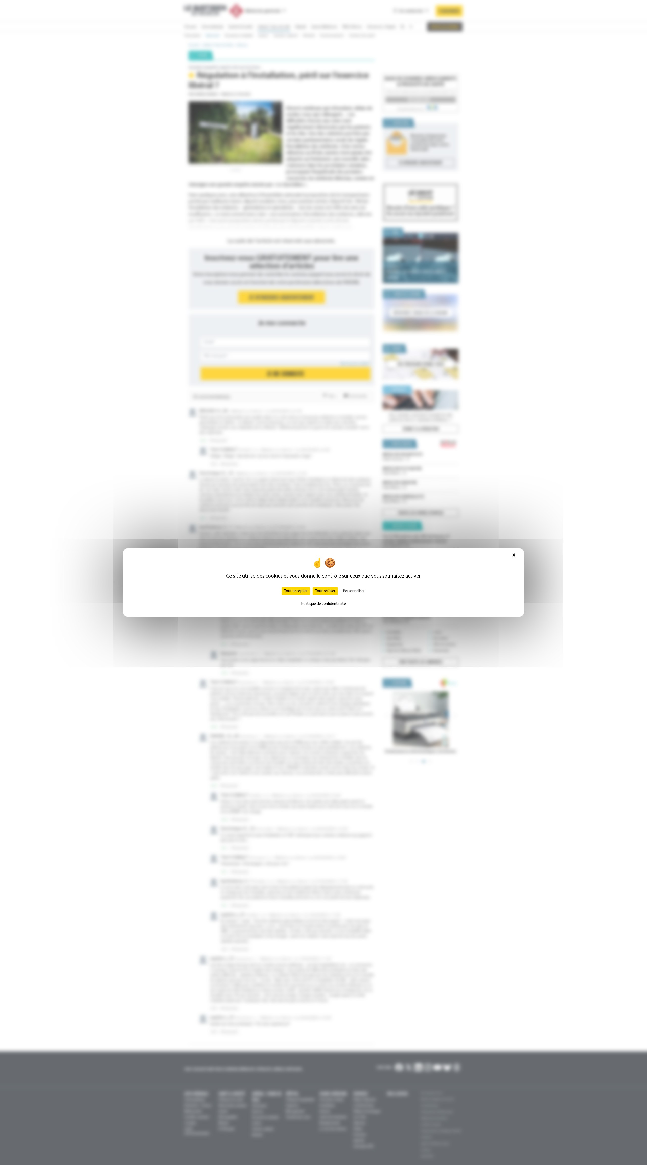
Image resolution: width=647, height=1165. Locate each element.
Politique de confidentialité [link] (323, 604)
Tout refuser (325, 591)
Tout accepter (296, 591)
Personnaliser (354, 591)
